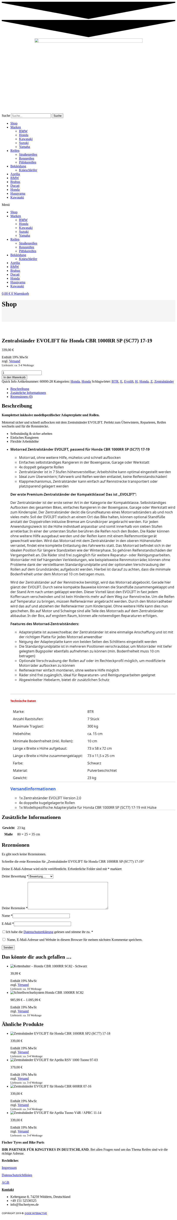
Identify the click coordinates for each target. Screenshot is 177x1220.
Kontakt (8, 1189)
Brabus (15, 182)
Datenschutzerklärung (38, 932)
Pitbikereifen (27, 162)
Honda (23, 135)
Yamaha (24, 147)
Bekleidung (18, 166)
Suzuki (23, 143)
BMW (23, 131)
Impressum (9, 1168)
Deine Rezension (15, 908)
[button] (88, 205)
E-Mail (8, 924)
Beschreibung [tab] (19, 389)
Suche (6, 115)
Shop (13, 123)
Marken (15, 127)
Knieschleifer (28, 170)
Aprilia (15, 174)
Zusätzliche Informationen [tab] (28, 393)
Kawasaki (26, 139)
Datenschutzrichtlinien (17, 1175)
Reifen (14, 150)
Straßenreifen (28, 154)
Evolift (128, 381)
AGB (5, 1182)
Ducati (14, 186)
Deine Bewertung (15, 876)
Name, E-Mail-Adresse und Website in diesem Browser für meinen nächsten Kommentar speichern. (74, 940)
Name (7, 915)
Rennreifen (26, 158)
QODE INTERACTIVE (36, 1213)
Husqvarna (17, 193)
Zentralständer (164, 381)
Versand (14, 361)
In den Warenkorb (14, 377)
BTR (115, 381)
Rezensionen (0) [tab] (21, 396)
